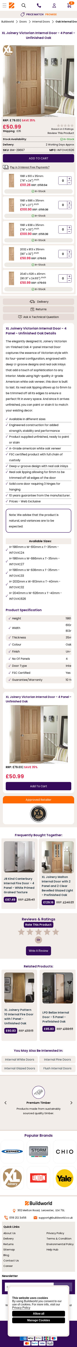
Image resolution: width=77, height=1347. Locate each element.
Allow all (38, 1313)
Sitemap (9, 1249)
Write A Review (38, 950)
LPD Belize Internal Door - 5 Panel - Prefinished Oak (55, 1017)
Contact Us (11, 1260)
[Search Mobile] (24, 5)
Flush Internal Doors (57, 1068)
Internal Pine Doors (57, 1059)
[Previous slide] (6, 870)
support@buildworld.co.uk (56, 1218)
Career (8, 1266)
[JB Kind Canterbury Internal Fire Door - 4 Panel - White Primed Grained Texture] (19, 856)
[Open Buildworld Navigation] (4, 5)
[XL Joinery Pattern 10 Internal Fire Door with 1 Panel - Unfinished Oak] (19, 987)
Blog (6, 1255)
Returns (41, 309)
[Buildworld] (11, 5)
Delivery (43, 302)
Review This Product (61, 133)
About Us (9, 1233)
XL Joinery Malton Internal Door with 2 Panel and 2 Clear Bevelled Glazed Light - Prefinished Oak (57, 886)
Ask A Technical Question (41, 317)
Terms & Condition (59, 1238)
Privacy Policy (55, 1233)
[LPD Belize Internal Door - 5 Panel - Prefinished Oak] (57, 987)
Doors (23, 21)
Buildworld (7, 21)
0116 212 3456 (17, 1218)
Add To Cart (38, 786)
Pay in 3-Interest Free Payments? (29, 167)
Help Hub (52, 1249)
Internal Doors (41, 21)
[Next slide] (71, 870)
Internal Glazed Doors (19, 1068)
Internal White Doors (19, 1059)
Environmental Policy (60, 1244)
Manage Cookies (38, 1320)
